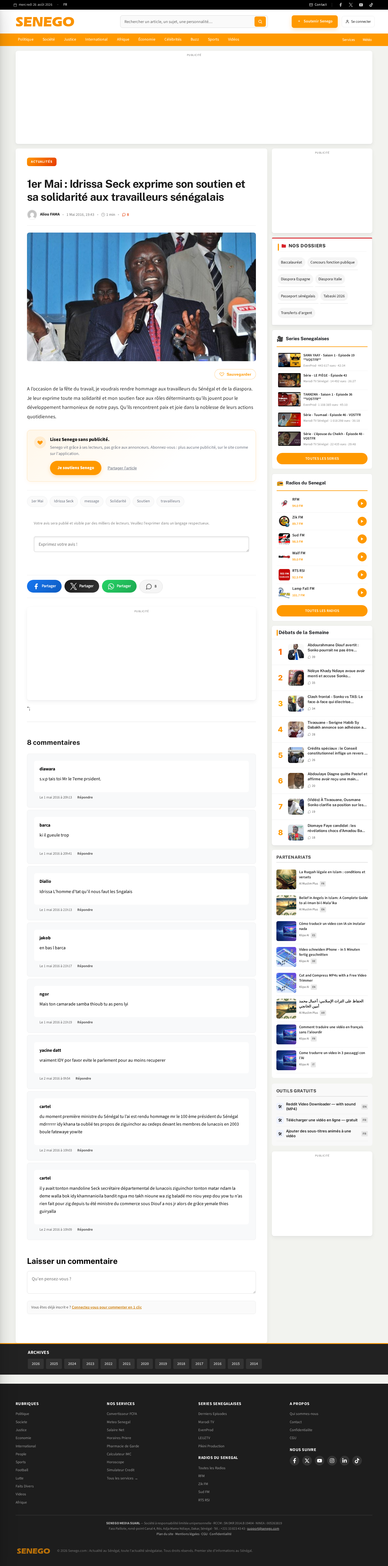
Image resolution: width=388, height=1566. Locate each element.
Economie (23, 1437)
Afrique (123, 39)
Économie (146, 39)
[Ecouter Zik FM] (362, 521)
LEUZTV (204, 1437)
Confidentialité (220, 1534)
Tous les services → (122, 1478)
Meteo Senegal (118, 1422)
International (96, 39)
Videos (21, 1494)
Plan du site (165, 1534)
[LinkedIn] (344, 1460)
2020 (145, 1363)
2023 (90, 1363)
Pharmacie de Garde (123, 1446)
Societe (21, 1422)
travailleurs (170, 501)
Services (348, 39)
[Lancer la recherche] (260, 21)
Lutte (20, 1478)
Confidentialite (301, 1430)
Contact (296, 1422)
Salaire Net (115, 1430)
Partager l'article (122, 468)
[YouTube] (361, 4)
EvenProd (205, 1430)
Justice (70, 39)
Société (49, 39)
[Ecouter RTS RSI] (362, 574)
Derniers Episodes (212, 1413)
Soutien (143, 501)
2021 (127, 1363)
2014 (254, 1363)
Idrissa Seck (64, 501)
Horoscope (115, 1462)
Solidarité (118, 501)
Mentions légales (187, 1534)
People (21, 1454)
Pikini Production (211, 1446)
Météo (367, 39)
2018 (181, 1363)
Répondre (85, 797)
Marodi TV (206, 1422)
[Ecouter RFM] (362, 503)
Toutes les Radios (212, 1468)
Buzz (195, 39)
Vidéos (233, 39)
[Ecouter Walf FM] (362, 556)
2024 (72, 1363)
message (91, 501)
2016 (218, 1363)
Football (22, 1470)
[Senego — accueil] (46, 21)
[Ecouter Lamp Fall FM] (362, 592)
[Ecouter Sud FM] (362, 538)
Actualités (42, 161)
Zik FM (203, 1483)
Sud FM (204, 1491)
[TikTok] (371, 4)
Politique (26, 39)
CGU (293, 1437)
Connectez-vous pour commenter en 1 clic (107, 1307)
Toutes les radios (322, 610)
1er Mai (37, 501)
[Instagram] (332, 1460)
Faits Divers (25, 1486)
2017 (199, 1363)
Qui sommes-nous (304, 1413)
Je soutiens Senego (75, 468)
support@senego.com (263, 1528)
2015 (236, 1363)
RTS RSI (204, 1500)
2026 (36, 1363)
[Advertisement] (194, 100)
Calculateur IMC (119, 1454)
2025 (54, 1363)
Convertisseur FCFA (122, 1413)
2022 (108, 1363)
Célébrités (173, 39)
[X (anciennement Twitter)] (350, 4)
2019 (163, 1363)
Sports (213, 39)
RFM (201, 1476)
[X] (307, 1460)
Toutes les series (322, 458)
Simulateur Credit (120, 1470)
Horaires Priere (119, 1437)
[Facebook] (340, 4)
